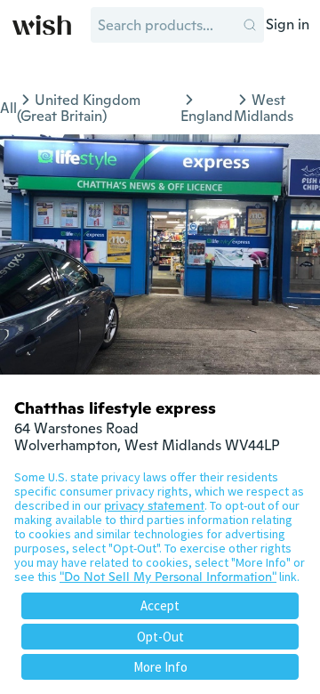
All (8, 108)
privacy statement (154, 505)
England (206, 116)
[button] (250, 25)
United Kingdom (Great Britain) (78, 108)
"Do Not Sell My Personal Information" (168, 577)
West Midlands (263, 108)
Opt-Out (160, 636)
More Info (160, 666)
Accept (160, 605)
